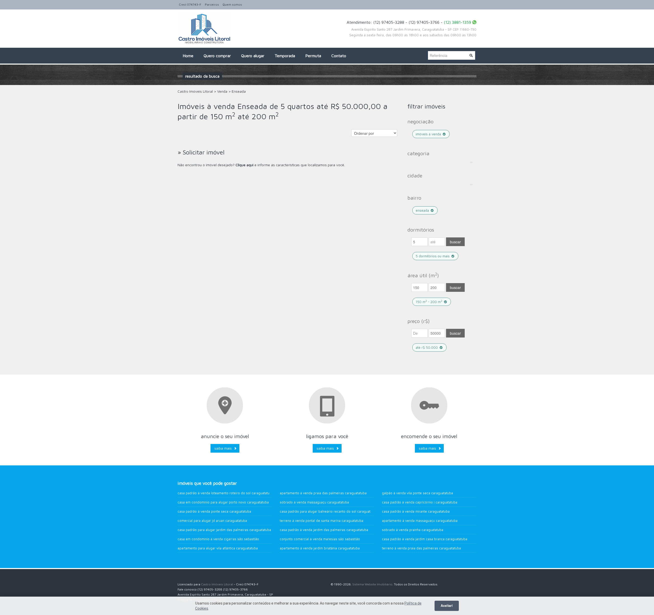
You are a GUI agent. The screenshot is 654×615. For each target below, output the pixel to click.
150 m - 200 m (429, 301)
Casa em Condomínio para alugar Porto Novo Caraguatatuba (223, 502)
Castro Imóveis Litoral (217, 584)
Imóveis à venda (429, 134)
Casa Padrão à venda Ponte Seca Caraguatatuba (214, 511)
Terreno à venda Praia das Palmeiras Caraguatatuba (421, 548)
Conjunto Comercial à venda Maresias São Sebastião (320, 539)
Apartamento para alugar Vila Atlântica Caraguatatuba (218, 548)
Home (188, 55)
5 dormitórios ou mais (433, 256)
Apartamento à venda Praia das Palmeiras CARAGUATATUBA (323, 493)
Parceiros (212, 4)
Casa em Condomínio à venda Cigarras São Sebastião (218, 539)
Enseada (423, 210)
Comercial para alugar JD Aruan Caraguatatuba (212, 520)
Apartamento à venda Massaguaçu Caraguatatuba (420, 520)
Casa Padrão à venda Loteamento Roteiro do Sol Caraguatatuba (225, 493)
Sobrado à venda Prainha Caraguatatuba (412, 530)
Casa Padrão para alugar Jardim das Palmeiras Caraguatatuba (224, 530)
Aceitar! (447, 605)
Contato (338, 55)
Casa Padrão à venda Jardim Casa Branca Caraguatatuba (424, 539)
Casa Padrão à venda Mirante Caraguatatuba (416, 511)
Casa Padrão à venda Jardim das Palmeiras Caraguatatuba (324, 530)
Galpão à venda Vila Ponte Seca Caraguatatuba (417, 493)
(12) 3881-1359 (457, 22)
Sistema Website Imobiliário (372, 584)
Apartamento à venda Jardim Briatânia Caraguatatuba (320, 548)
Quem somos (232, 4)
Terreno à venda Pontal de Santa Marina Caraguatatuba (321, 520)
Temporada (285, 55)
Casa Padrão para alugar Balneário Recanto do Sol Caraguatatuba (329, 511)
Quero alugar (252, 55)
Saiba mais (223, 448)
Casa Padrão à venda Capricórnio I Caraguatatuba (419, 502)
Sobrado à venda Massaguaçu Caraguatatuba (314, 502)
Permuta (313, 55)
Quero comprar (217, 55)
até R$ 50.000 (427, 347)
